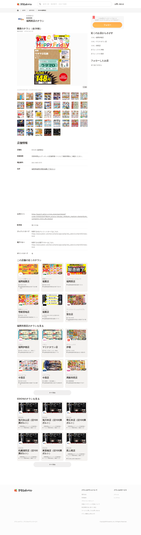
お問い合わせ (119, 4)
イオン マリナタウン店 (99, 41)
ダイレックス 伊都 (97, 50)
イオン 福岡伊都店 (97, 37)
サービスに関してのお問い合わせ (91, 510)
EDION (29, 18)
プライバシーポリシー (88, 501)
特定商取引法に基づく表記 (89, 507)
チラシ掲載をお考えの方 (88, 513)
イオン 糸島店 (96, 45)
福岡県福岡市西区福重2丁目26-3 (43, 169)
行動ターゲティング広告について (91, 504)
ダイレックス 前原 (97, 54)
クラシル (116, 494)
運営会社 (84, 494)
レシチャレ (117, 497)
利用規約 (84, 497)
